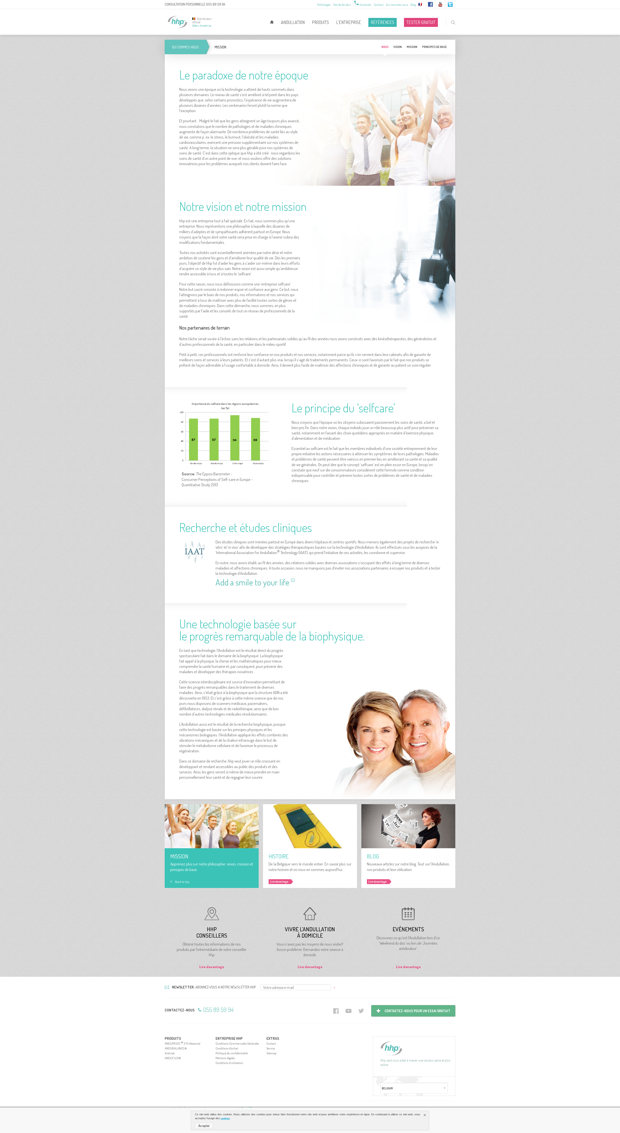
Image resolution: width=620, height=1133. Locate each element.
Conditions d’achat (227, 1048)
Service (270, 1048)
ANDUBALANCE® (176, 1048)
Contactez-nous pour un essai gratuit (417, 1011)
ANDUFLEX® (173, 1058)
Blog (413, 5)
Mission (412, 47)
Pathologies (324, 5)
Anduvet (170, 1053)
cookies (225, 1118)
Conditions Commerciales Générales (237, 1043)
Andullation (293, 22)
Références (382, 22)
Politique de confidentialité (232, 1053)
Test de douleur (342, 5)
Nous (384, 47)
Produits (320, 22)
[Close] (425, 1116)
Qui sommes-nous (397, 5)
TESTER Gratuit (420, 22)
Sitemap (271, 1053)
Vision (397, 47)
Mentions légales (225, 1058)
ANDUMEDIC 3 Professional (182, 1043)
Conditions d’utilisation (229, 1063)
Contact (379, 5)
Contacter (363, 5)
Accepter (204, 1126)
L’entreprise (348, 22)
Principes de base (434, 47)
